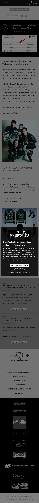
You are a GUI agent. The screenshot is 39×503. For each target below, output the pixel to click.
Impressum (26, 272)
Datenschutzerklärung (15, 272)
